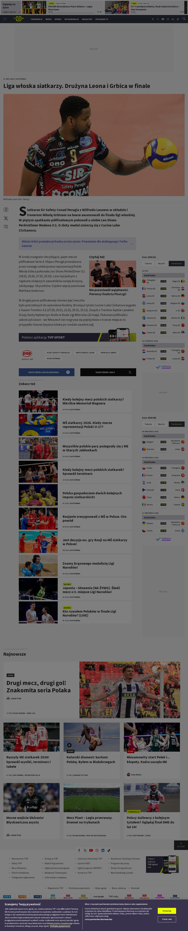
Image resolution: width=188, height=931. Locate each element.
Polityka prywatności (60, 926)
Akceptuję (167, 911)
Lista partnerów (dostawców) (98, 919)
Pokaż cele (167, 919)
